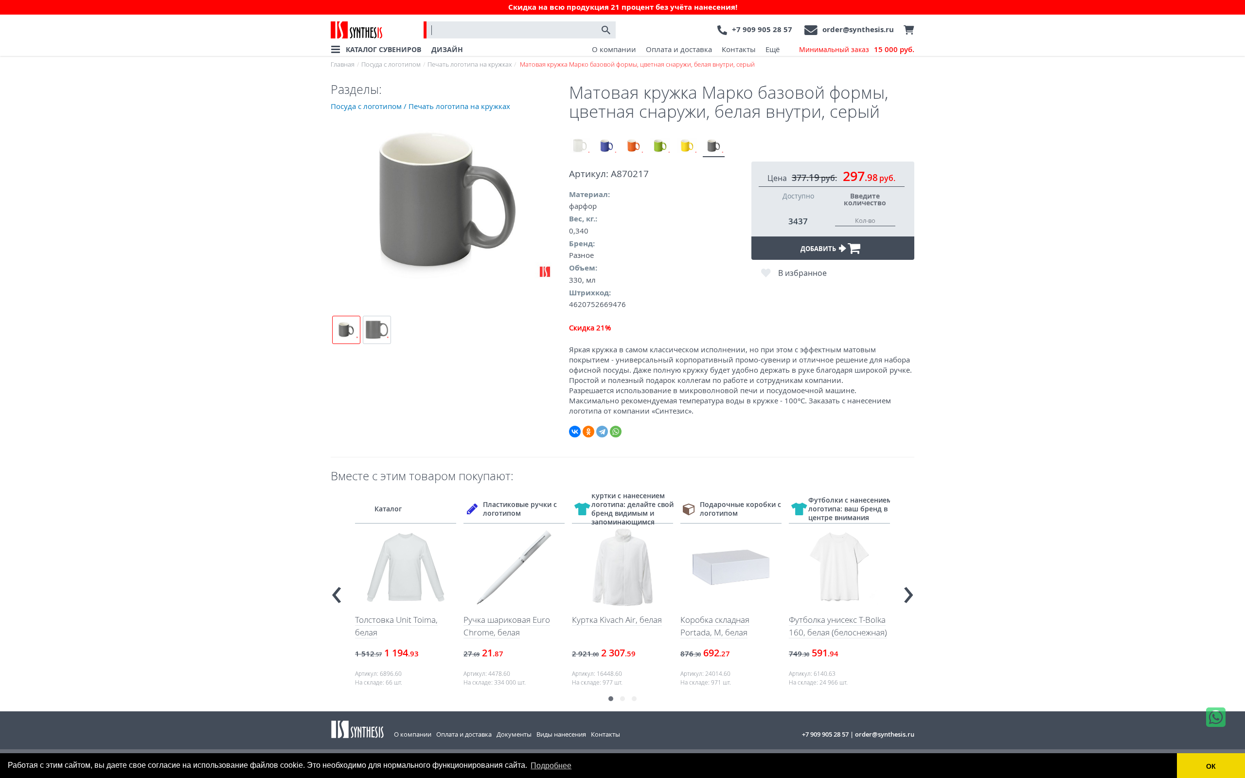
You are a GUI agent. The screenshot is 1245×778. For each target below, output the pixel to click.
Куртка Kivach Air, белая (617, 619)
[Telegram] (602, 431)
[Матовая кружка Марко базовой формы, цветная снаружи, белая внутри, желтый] (687, 146)
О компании (614, 49)
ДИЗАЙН (447, 49)
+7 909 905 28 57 (762, 29)
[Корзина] (906, 30)
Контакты (739, 49)
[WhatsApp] (616, 431)
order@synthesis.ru (858, 29)
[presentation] (336, 590)
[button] (611, 699)
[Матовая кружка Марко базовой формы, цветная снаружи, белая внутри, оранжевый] (633, 146)
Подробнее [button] (551, 765)
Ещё (772, 49)
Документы (514, 734)
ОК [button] (1211, 766)
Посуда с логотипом (391, 64)
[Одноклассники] (588, 431)
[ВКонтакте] (575, 431)
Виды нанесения (561, 734)
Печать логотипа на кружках (469, 64)
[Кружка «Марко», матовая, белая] (580, 146)
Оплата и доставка (679, 49)
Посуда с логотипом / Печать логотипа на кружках (420, 106)
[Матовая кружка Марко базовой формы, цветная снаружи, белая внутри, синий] (607, 146)
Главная (343, 64)
